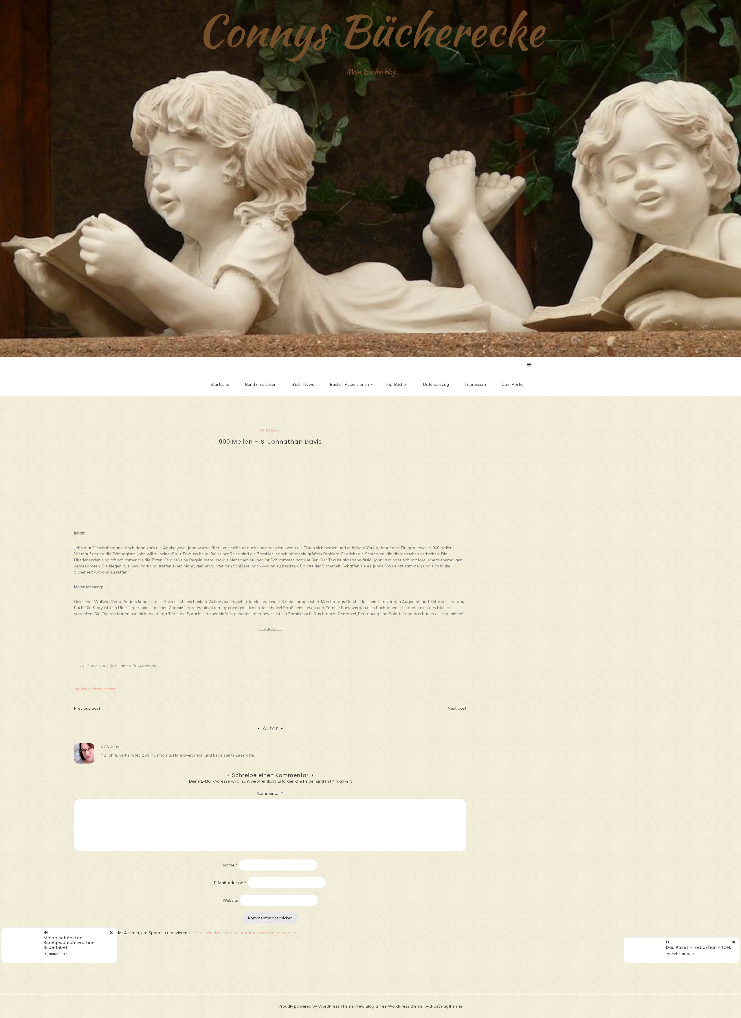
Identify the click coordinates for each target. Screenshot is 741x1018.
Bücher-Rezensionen (349, 384)
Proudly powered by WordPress (309, 1006)
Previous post (87, 708)
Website (230, 900)
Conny (113, 746)
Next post (457, 708)
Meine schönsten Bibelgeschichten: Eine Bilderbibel (69, 943)
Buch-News (303, 384)
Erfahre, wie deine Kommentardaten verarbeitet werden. (243, 932)
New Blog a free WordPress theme (389, 1006)
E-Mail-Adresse (230, 882)
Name (230, 865)
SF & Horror (270, 430)
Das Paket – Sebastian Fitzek (698, 947)
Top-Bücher (396, 384)
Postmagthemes (447, 1006)
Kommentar (270, 793)
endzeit (94, 689)
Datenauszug (436, 384)
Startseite (219, 384)
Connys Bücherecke (370, 30)
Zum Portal (513, 384)
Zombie (109, 689)
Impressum (475, 384)
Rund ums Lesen (260, 384)
